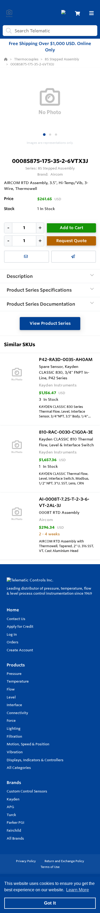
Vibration (15, 752)
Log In (12, 634)
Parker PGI (15, 822)
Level (11, 697)
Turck (11, 815)
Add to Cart (71, 227)
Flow (11, 689)
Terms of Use (50, 867)
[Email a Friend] (73, 257)
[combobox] (50, 30)
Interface (14, 705)
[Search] (8, 30)
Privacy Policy (26, 861)
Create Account (20, 650)
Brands (14, 782)
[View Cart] (77, 13)
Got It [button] (50, 903)
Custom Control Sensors (27, 791)
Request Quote (71, 240)
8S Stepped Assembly (56, 168)
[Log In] (64, 13)
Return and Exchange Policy (64, 861)
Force (11, 720)
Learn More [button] (77, 889)
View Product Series (50, 323)
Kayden (13, 799)
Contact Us (16, 619)
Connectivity (17, 713)
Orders (12, 642)
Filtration (14, 736)
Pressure (14, 673)
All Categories (19, 767)
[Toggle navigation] (91, 13)
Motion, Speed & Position (28, 744)
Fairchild (14, 830)
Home (13, 609)
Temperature (18, 681)
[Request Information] (26, 257)
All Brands (15, 838)
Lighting (14, 728)
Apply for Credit (20, 626)
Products (16, 664)
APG (10, 807)
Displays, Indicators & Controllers (35, 760)
